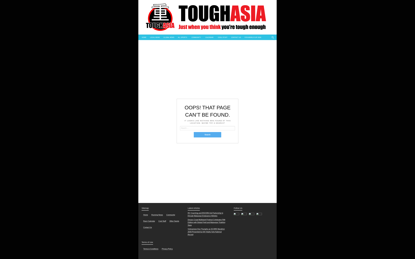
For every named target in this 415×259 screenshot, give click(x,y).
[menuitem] (144, 37)
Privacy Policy (167, 249)
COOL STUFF (222, 37)
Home (145, 215)
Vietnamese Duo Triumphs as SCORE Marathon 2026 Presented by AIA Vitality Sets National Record (206, 231)
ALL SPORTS (182, 37)
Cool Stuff (162, 221)
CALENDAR (209, 37)
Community (170, 215)
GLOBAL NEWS (168, 37)
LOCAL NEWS (155, 37)
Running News (157, 215)
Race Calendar (149, 221)
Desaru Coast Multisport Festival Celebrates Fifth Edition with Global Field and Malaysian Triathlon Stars (206, 222)
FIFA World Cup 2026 (253, 37)
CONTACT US (236, 37)
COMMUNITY (196, 37)
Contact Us (147, 227)
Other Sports (174, 221)
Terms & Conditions (150, 249)
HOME (144, 37)
